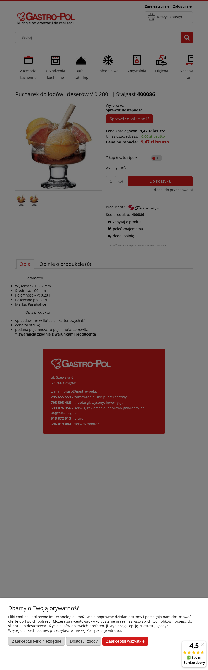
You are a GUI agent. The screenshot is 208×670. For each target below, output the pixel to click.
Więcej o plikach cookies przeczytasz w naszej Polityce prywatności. (65, 630)
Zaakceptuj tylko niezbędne (36, 641)
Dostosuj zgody (84, 641)
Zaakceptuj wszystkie (125, 641)
